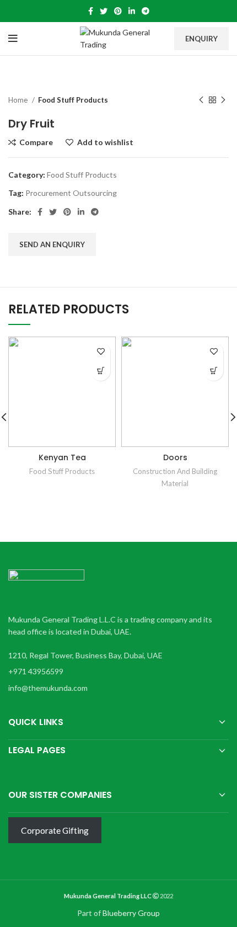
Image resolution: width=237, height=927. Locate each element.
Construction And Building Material (175, 477)
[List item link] (116, 671)
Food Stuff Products (73, 99)
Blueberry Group (131, 913)
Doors (175, 457)
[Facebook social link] (90, 11)
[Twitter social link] (103, 11)
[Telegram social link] (145, 11)
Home (18, 99)
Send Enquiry (100, 371)
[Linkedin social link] (131, 11)
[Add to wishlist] (100, 351)
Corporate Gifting (55, 830)
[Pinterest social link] (118, 11)
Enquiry (201, 38)
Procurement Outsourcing (71, 193)
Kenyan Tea (62, 457)
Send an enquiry (52, 244)
